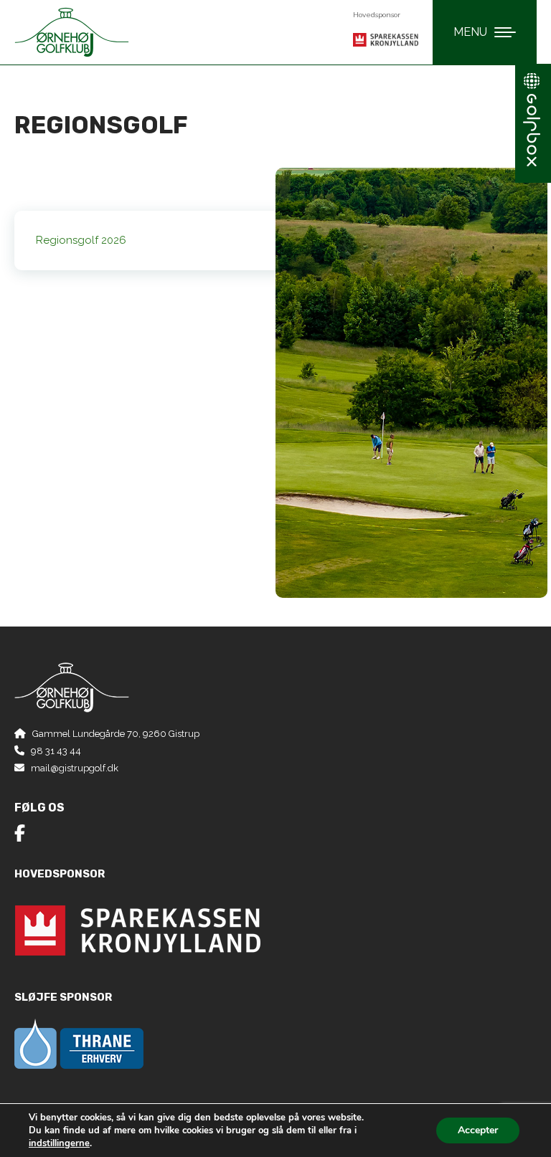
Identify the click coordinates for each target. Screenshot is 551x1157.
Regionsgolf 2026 (81, 240)
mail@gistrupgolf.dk (74, 768)
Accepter (478, 1130)
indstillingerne (59, 1143)
